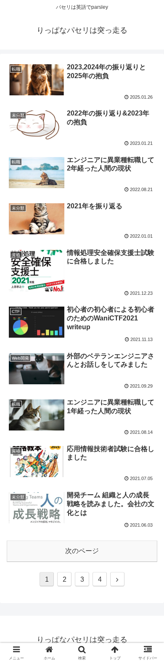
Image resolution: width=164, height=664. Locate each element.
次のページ (82, 550)
